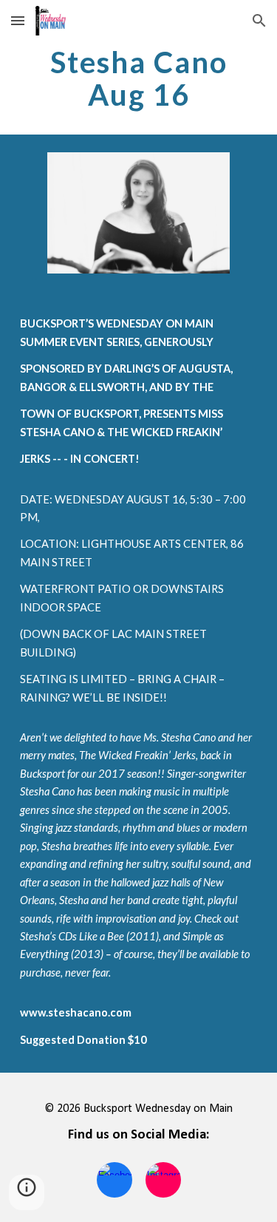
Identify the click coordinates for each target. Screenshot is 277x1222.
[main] (139, 78)
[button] (17, 20)
